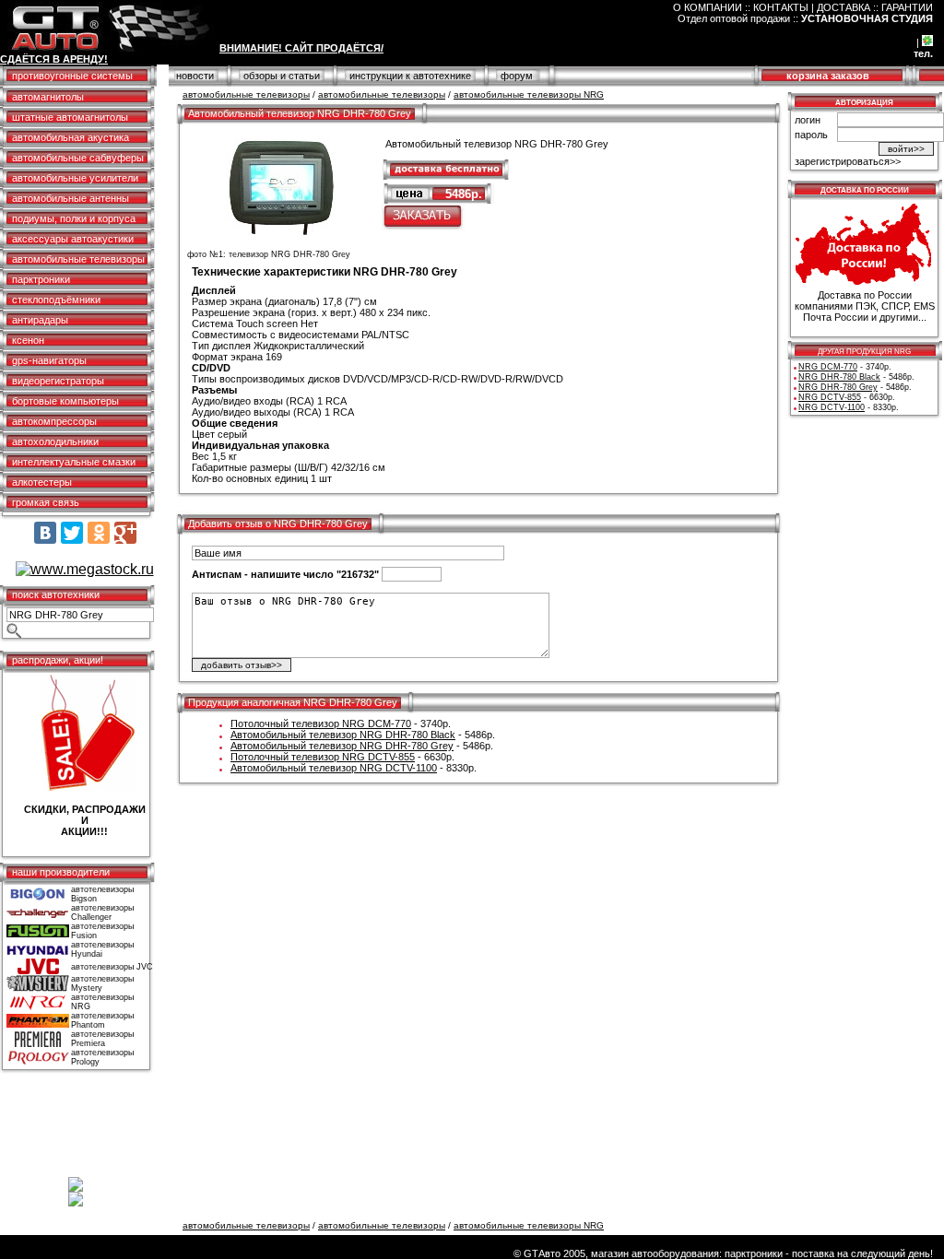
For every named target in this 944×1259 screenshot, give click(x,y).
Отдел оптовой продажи (734, 18)
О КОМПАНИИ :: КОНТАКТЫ (740, 7)
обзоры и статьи (281, 75)
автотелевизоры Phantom (102, 1020)
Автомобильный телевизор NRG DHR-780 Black (342, 734)
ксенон (28, 340)
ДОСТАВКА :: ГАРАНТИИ (875, 7)
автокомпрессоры (54, 421)
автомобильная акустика (70, 137)
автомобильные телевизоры (78, 259)
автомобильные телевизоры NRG (529, 94)
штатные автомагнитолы (70, 117)
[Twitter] (72, 533)
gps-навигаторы (49, 360)
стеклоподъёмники (56, 299)
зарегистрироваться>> (848, 161)
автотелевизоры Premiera (102, 1039)
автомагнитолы (48, 96)
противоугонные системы (72, 75)
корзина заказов (827, 75)
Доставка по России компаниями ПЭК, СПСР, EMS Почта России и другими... (865, 306)
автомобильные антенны (70, 198)
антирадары (40, 319)
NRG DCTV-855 (829, 397)
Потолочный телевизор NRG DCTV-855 (322, 756)
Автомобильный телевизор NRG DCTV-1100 (333, 767)
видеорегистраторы (58, 380)
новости (195, 75)
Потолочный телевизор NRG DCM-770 (320, 723)
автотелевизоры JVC (112, 966)
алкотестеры (42, 482)
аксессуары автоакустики (73, 238)
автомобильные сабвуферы (78, 157)
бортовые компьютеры (65, 400)
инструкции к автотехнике (410, 75)
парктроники (41, 279)
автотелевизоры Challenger (102, 912)
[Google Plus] (125, 533)
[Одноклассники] (99, 533)
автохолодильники (55, 441)
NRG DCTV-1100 (831, 407)
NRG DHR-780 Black (839, 377)
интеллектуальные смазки (74, 461)
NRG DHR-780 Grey (838, 387)
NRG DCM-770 (827, 366)
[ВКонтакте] (45, 533)
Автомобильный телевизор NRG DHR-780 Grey (342, 745)
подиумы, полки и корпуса (74, 218)
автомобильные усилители (75, 177)
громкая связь (45, 502)
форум (517, 75)
